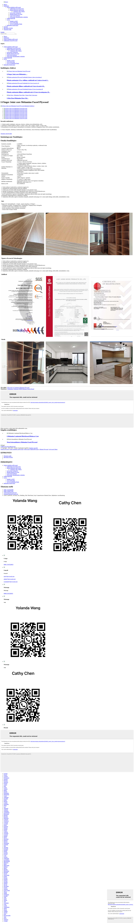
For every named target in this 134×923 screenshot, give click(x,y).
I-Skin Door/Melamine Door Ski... (17, 98)
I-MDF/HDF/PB (11, 18)
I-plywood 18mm (53, 449)
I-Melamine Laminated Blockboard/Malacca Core (23, 436)
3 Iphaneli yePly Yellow (19, 11)
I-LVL (8, 19)
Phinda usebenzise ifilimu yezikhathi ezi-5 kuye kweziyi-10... (26, 86)
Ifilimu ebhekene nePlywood (17, 10)
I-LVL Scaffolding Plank (16, 24)
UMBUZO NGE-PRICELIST (8, 446)
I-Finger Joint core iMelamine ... (17, 74)
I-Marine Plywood (43, 449)
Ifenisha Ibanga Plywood (16, 14)
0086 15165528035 (8, 564)
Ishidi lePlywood (34, 449)
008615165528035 (8, 593)
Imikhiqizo (6, 6)
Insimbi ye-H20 (14, 21)
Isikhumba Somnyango (12, 25)
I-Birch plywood (5, 449)
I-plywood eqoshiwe (15, 15)
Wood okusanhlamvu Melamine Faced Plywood (22, 442)
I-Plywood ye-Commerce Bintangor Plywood (18, 387)
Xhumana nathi (7, 29)
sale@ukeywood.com (9, 576)
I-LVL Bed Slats (14, 22)
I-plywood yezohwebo (15, 13)
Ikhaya (5, 4)
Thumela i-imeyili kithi (6, 133)
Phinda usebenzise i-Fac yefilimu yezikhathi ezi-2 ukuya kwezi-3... (28, 80)
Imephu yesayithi (33, 448)
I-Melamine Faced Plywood (17, 8)
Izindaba (6, 26)
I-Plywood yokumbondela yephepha (19, 17)
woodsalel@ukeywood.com (10, 581)
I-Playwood (27, 449)
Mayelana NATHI (8, 28)
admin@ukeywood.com (10, 579)
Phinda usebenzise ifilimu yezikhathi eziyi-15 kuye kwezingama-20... (28, 92)
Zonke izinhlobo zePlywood (14, 7)
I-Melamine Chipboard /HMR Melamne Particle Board (20, 389)
